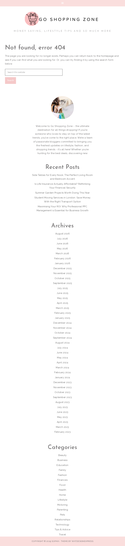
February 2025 (62, 313)
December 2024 (62, 322)
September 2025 (62, 283)
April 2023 (62, 422)
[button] (62, 3)
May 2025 (62, 298)
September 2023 (62, 397)
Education (62, 465)
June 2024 (62, 352)
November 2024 (62, 328)
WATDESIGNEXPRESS (82, 541)
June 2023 (62, 412)
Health (62, 490)
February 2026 (62, 258)
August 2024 (62, 342)
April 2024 (62, 362)
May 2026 (62, 248)
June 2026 (62, 243)
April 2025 (62, 303)
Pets (62, 514)
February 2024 (62, 372)
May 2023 (62, 417)
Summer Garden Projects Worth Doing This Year (62, 192)
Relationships (62, 519)
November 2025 (63, 273)
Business (62, 460)
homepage (107, 56)
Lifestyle (62, 499)
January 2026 (62, 263)
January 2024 (62, 377)
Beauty (62, 455)
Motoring (62, 504)
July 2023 (62, 407)
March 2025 (62, 308)
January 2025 (62, 318)
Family (62, 470)
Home (62, 495)
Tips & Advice (62, 529)
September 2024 (62, 337)
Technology (62, 524)
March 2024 (62, 367)
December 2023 (63, 382)
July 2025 (62, 288)
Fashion (62, 475)
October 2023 (62, 392)
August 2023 (62, 402)
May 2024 (62, 357)
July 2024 (62, 347)
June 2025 (62, 293)
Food (62, 485)
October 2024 (62, 332)
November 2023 (63, 387)
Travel (62, 534)
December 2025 (63, 268)
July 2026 (62, 238)
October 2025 (62, 278)
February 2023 (62, 432)
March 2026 (62, 253)
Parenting (62, 509)
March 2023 (62, 427)
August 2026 (62, 233)
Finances (62, 480)
